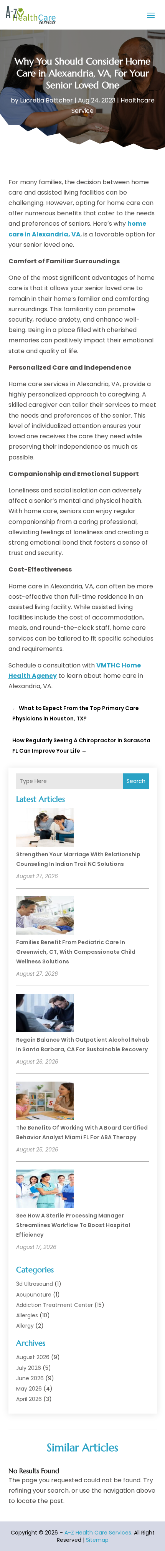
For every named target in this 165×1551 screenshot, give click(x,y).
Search (136, 781)
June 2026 (30, 1378)
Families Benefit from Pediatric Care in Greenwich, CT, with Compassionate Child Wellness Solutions (75, 951)
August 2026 (33, 1357)
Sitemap (97, 1540)
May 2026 (29, 1388)
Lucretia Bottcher (46, 100)
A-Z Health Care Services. (98, 1532)
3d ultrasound (34, 1284)
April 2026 (29, 1399)
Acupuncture (33, 1294)
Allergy (25, 1326)
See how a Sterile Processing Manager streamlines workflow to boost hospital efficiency (73, 1225)
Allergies (27, 1315)
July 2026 (28, 1368)
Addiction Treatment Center (54, 1305)
